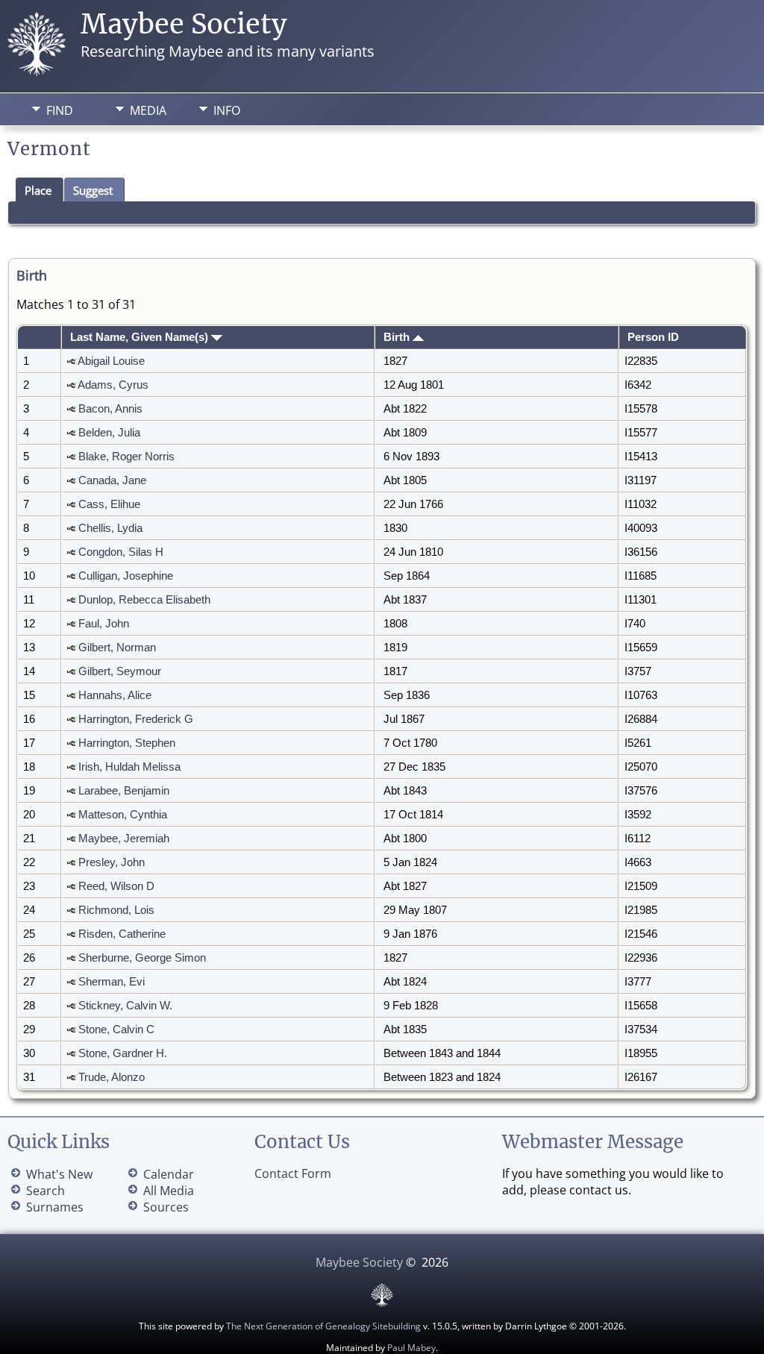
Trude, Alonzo (111, 1077)
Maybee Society (184, 24)
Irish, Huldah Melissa (129, 767)
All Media (168, 1190)
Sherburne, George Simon (142, 958)
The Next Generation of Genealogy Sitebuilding (323, 1326)
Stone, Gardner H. (122, 1053)
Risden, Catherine (122, 934)
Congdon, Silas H (120, 552)
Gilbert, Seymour (119, 671)
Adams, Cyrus (113, 385)
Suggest (93, 190)
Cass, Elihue (109, 504)
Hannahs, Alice (114, 695)
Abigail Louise (111, 361)
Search (45, 1190)
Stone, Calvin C (116, 1029)
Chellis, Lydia (110, 528)
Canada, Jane (112, 480)
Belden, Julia (109, 433)
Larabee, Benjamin (123, 791)
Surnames (55, 1207)
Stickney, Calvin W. (125, 1006)
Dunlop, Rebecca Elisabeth (144, 600)
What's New (59, 1174)
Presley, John (111, 862)
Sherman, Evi (111, 982)
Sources (166, 1207)
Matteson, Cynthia (122, 815)
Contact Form (292, 1173)
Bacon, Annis (110, 409)
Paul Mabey (411, 1347)
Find (59, 110)
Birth (398, 337)
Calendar (168, 1174)
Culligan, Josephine (125, 576)
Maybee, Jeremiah (123, 838)
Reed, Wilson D (116, 886)
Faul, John (103, 624)
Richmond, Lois (116, 910)
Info (226, 110)
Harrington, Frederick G (135, 719)
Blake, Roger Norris (126, 457)
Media (148, 110)
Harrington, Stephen (126, 743)
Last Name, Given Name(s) (140, 337)
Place (38, 190)
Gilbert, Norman (117, 648)
